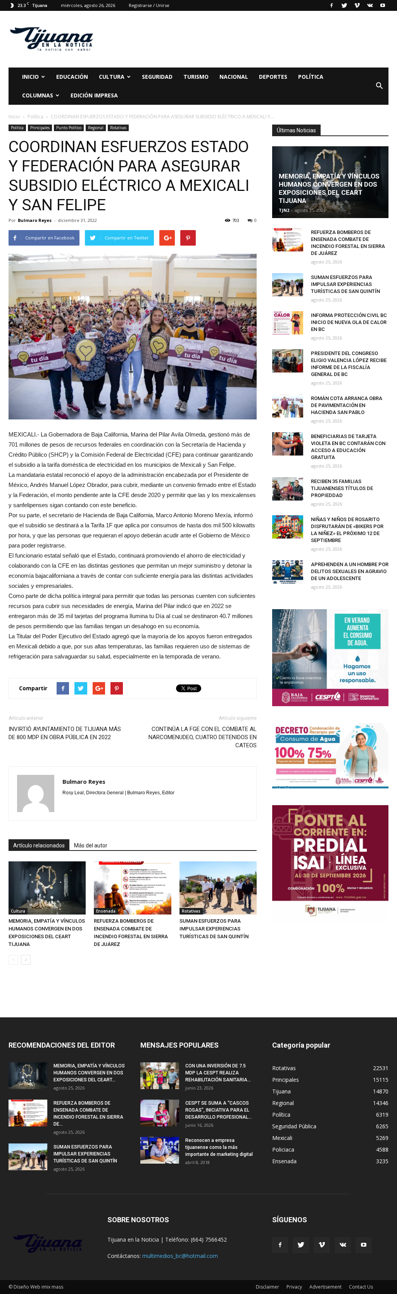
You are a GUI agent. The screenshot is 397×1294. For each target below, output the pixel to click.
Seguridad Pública (294, 1126)
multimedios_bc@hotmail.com (180, 1255)
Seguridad (157, 76)
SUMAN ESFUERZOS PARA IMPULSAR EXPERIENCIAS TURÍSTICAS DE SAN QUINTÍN (214, 928)
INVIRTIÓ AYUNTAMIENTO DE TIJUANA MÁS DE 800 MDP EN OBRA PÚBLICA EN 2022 (65, 733)
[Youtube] (382, 5)
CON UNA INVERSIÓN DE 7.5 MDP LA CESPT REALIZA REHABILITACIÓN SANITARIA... (218, 1073)
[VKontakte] (370, 5)
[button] (379, 86)
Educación (72, 76)
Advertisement (325, 1287)
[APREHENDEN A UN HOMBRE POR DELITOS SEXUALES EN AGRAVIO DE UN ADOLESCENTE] (287, 572)
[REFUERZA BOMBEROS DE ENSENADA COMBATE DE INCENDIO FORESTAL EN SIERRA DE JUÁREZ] (132, 888)
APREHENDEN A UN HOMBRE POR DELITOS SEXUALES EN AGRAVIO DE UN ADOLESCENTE (349, 571)
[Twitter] (344, 5)
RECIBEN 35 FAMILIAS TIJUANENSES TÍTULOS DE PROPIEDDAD (342, 488)
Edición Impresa (94, 95)
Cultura (18, 911)
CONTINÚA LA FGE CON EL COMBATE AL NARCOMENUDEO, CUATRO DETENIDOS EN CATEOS (202, 737)
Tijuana (281, 1091)
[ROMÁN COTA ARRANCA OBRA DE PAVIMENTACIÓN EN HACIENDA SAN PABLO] (287, 405)
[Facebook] (331, 5)
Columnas (37, 95)
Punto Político (68, 127)
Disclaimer (267, 1287)
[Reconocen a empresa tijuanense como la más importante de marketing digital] (159, 1150)
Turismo (196, 76)
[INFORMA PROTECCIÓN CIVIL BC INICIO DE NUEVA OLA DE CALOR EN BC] (287, 322)
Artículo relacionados (39, 845)
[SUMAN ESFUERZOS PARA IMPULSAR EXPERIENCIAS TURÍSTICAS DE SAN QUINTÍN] (218, 888)
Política (310, 76)
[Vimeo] (357, 5)
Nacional (233, 76)
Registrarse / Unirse (149, 5)
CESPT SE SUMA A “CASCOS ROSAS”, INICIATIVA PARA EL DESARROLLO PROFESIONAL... (218, 1110)
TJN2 (284, 210)
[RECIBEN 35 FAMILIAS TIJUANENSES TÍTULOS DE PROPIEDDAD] (287, 489)
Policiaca (283, 1149)
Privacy (294, 1287)
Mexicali (282, 1138)
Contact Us (361, 1287)
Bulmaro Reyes (35, 220)
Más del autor (90, 845)
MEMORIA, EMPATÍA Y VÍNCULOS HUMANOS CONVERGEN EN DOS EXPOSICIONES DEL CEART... (89, 1073)
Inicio (30, 76)
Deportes (273, 76)
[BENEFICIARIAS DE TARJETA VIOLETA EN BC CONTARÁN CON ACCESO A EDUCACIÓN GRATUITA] (287, 444)
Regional (96, 127)
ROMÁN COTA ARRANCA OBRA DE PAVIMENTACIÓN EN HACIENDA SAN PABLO (346, 405)
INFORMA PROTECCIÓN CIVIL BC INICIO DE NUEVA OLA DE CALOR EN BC (349, 322)
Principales (40, 127)
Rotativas (118, 127)
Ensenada (106, 911)
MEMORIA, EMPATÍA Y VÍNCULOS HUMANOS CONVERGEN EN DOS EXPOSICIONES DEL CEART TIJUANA (329, 188)
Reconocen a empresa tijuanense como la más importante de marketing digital (219, 1147)
